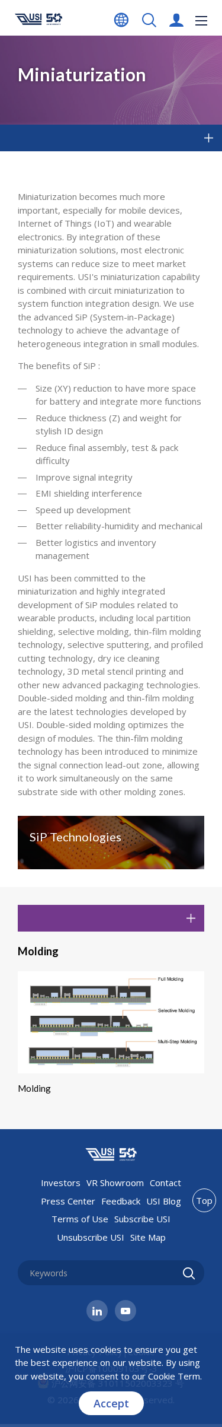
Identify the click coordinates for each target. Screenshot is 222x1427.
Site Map (148, 1237)
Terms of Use (80, 1219)
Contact (165, 1182)
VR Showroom (115, 1182)
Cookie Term (174, 1376)
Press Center (68, 1201)
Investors (61, 1182)
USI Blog (163, 1201)
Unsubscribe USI (90, 1237)
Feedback (120, 1201)
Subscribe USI (142, 1219)
